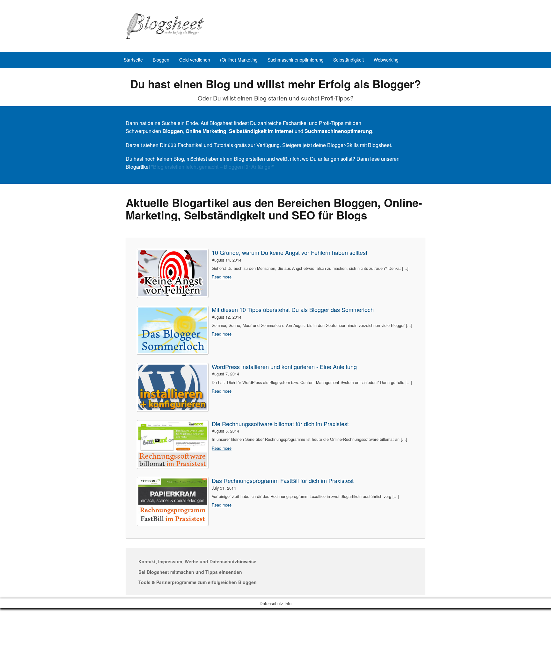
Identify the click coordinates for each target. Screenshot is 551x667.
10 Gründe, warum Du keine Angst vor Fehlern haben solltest (289, 252)
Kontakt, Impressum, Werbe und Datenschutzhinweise (197, 561)
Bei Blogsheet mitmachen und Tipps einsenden (190, 572)
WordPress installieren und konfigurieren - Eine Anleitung (284, 366)
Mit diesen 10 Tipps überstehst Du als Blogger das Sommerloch (293, 309)
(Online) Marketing (239, 59)
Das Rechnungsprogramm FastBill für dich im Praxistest (283, 480)
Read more (221, 276)
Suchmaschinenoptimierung (296, 59)
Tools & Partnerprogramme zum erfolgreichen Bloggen (197, 582)
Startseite (133, 59)
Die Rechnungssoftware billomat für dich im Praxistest (280, 423)
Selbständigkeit (348, 59)
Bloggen (161, 59)
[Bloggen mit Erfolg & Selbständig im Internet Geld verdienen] (165, 23)
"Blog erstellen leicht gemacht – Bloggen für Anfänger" (212, 166)
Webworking (386, 59)
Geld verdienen (194, 59)
